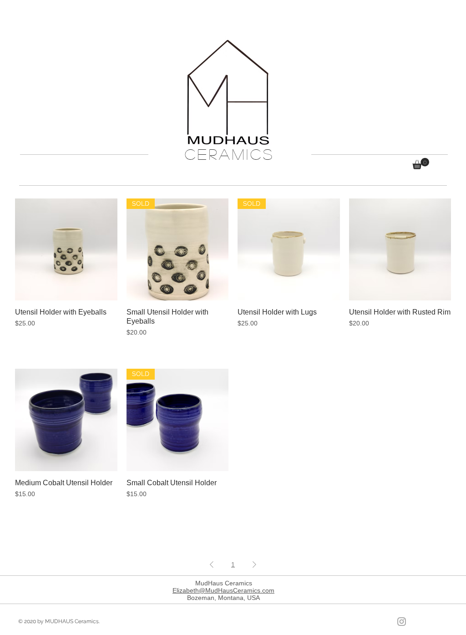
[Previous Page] (211, 565)
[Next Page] (254, 565)
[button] (420, 163)
